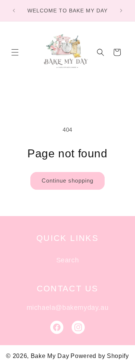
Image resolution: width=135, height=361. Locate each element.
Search (67, 260)
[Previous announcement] (14, 10)
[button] (15, 52)
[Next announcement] (121, 10)
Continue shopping (67, 180)
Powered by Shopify (99, 356)
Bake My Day (50, 356)
